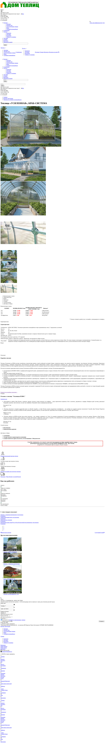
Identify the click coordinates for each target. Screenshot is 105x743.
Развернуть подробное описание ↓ (9, 392)
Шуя (2, 695)
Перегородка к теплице (6, 520)
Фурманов (3, 692)
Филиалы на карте (7, 42)
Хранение (8, 33)
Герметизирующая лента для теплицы (10, 517)
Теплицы (8, 24)
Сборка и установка (11, 37)
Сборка (2, 636)
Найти (5, 45)
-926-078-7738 (100, 23)
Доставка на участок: (6, 617)
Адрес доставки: (5, 608)
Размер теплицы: (5, 611)
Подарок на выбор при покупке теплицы (11, 471)
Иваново (3, 670)
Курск (2, 678)
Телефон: (3, 606)
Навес (7, 28)
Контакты (5, 40)
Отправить (101, 621)
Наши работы (4, 646)
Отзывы (5, 39)
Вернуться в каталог (6, 532)
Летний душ (9, 25)
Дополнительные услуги (7, 614)
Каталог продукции (5, 626)
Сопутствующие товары (12, 26)
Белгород (3, 660)
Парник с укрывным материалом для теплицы (12, 514)
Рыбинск (3, 686)
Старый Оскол (4, 690)
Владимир (3, 665)
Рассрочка (8, 35)
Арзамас (3, 656)
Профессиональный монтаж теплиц (9, 456)
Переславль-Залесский (6, 683)
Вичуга (2, 664)
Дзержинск (3, 668)
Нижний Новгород (5, 681)
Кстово (2, 677)
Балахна (2, 659)
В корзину (3, 516)
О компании (6, 30)
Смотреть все (4, 399)
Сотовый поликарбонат (12, 29)
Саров (2, 688)
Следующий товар (99, 532)
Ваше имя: (3, 603)
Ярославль (3, 697)
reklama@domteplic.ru (7, 651)
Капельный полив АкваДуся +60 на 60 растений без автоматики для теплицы (20, 522)
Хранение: (3, 618)
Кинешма (3, 673)
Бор (1, 661)
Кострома (3, 676)
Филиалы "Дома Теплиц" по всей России (11, 476)
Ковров (2, 674)
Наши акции (4, 647)
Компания (3, 645)
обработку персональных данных (17, 620)
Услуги (5, 31)
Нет (23, 13)
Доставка (8, 34)
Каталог (5, 22)
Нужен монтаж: (4, 615)
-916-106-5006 (93, 23)
